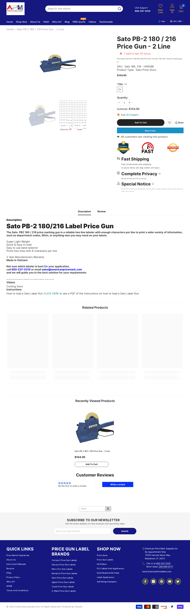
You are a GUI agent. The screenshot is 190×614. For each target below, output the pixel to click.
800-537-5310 (163, 563)
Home (10, 29)
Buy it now (150, 130)
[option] (57, 63)
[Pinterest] (161, 581)
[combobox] (80, 9)
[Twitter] (178, 581)
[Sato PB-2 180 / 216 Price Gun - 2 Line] (95, 427)
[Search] (84, 9)
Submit (124, 531)
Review (101, 211)
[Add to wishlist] (169, 122)
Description (84, 211)
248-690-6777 (166, 566)
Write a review (117, 484)
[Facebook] (145, 581)
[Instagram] (153, 581)
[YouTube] (170, 581)
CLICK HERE (51, 293)
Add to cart (141, 122)
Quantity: (122, 97)
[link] (28, 372)
